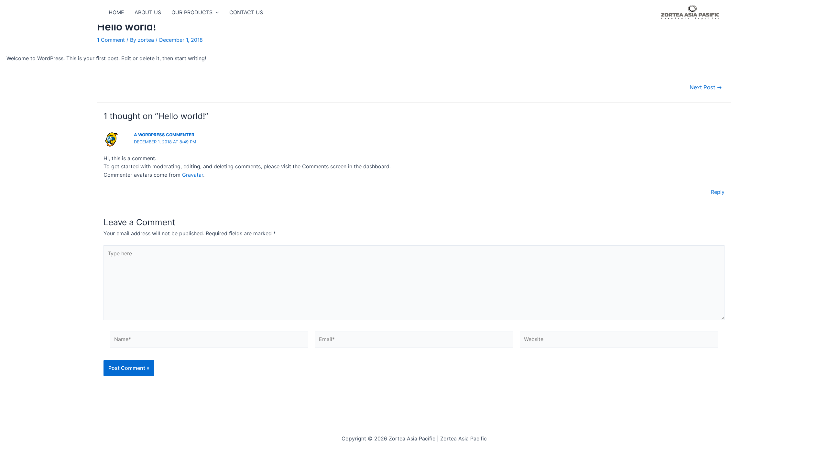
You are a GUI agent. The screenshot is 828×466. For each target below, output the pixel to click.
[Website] (619, 340)
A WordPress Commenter (164, 134)
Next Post (706, 87)
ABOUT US (148, 12)
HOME (116, 12)
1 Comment (111, 40)
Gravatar (192, 175)
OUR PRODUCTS (191, 12)
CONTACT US (246, 12)
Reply (717, 192)
